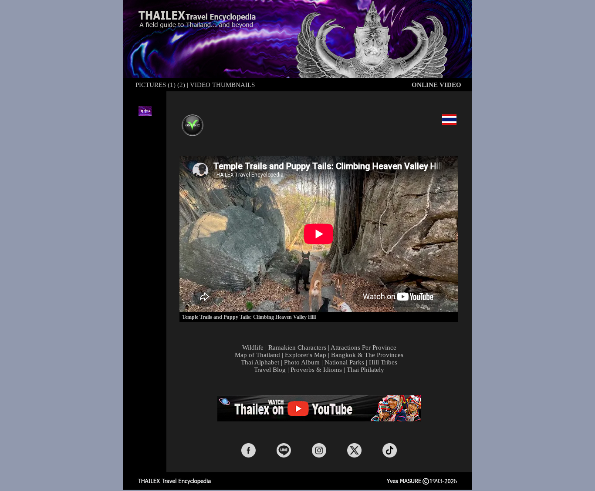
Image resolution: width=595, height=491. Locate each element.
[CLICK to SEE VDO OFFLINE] (192, 119)
